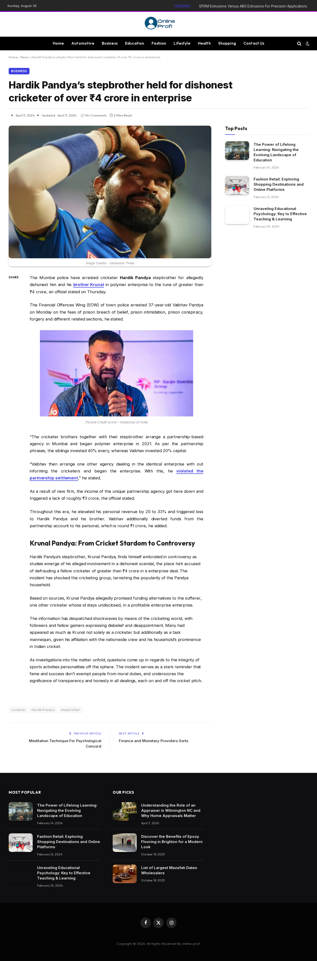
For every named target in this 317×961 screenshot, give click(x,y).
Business (110, 43)
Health (204, 43)
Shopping (227, 43)
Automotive (82, 43)
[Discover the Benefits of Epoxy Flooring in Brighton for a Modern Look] (125, 842)
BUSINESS (19, 71)
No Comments (95, 115)
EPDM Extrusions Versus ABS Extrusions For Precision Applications (253, 6)
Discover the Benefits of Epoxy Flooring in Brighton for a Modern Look (172, 841)
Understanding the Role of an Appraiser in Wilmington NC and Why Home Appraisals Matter (170, 810)
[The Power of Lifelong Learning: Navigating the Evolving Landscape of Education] (237, 150)
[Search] (299, 43)
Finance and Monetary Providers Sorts (153, 740)
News (25, 57)
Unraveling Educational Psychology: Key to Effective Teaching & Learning (280, 213)
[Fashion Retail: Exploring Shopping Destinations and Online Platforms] (237, 185)
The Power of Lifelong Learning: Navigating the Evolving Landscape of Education (276, 152)
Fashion (159, 43)
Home (58, 43)
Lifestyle (182, 43)
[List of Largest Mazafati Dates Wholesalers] (125, 874)
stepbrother (70, 710)
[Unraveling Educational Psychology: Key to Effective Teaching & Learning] (237, 214)
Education (134, 43)
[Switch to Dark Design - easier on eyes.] (307, 44)
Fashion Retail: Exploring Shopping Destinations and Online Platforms (279, 184)
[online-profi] (158, 24)
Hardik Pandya (43, 710)
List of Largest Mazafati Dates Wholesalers (169, 870)
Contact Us (253, 43)
